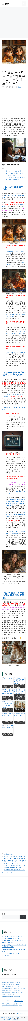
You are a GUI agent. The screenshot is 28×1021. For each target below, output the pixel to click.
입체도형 (4, 1000)
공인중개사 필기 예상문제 (7, 988)
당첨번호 (4, 990)
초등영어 (20, 1005)
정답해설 (12, 1000)
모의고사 (15, 990)
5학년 (3, 984)
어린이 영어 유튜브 (10, 994)
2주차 (8, 982)
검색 (3, 914)
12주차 (7, 984)
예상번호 (16, 998)
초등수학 (18, 1000)
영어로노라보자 (8, 854)
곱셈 (20, 986)
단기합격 (23, 988)
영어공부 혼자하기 (15, 858)
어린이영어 (4, 994)
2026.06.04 (11, 984)
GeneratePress (21, 1013)
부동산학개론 (5, 992)
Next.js (16, 986)
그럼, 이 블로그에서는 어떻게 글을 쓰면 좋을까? (15, 178)
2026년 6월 (17, 984)
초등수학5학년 (6, 1005)
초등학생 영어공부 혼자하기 (12, 863)
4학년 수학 (21, 982)
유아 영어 (20, 998)
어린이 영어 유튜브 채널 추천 (7, 996)
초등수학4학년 (20, 1003)
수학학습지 (14, 992)
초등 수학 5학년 (14, 1005)
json (13, 986)
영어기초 (12, 998)
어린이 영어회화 (17, 996)
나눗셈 (19, 988)
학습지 (3, 1006)
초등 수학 (4, 1003)
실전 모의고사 (20, 992)
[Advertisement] (14, 22)
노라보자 (6, 4)
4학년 (16, 982)
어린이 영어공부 (17, 856)
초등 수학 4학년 (11, 1003)
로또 (7, 990)
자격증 (7, 1000)
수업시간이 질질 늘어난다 (15, 171)
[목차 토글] (3, 169)
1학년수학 (4, 982)
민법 (19, 990)
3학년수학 (12, 982)
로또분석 (10, 990)
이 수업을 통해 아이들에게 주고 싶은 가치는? (15, 174)
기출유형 (15, 988)
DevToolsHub (6, 986)
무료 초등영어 (8, 856)
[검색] (23, 917)
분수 (9, 992)
